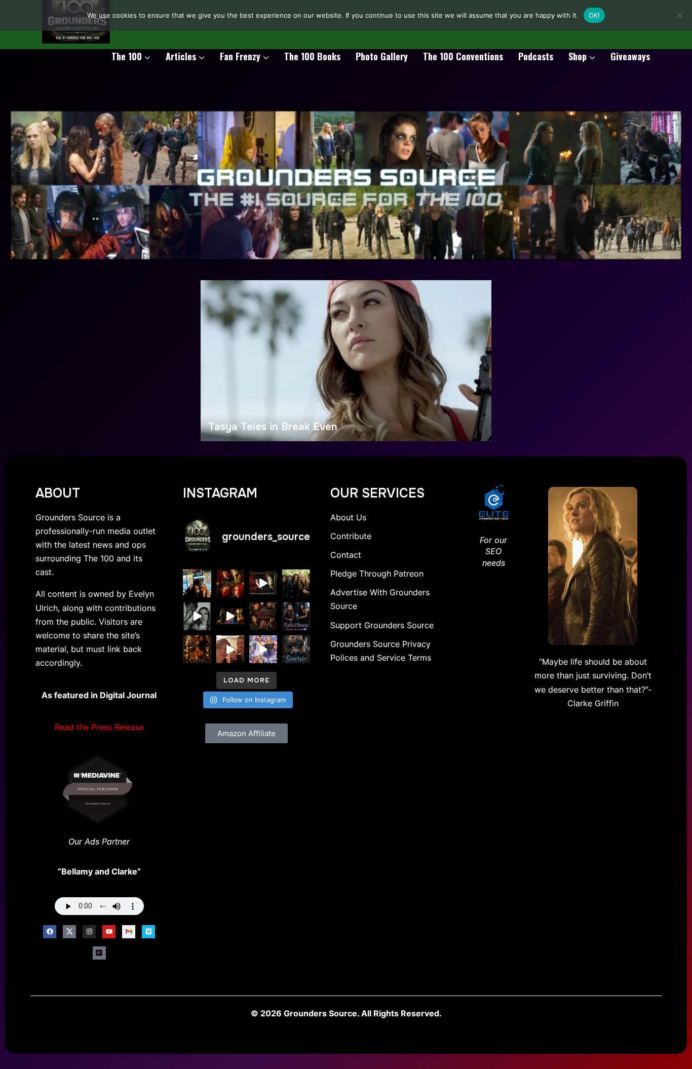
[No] (679, 15)
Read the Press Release (99, 727)
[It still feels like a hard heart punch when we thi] (263, 616)
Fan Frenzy (240, 56)
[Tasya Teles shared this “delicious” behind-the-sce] (230, 649)
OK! (594, 15)
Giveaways (630, 56)
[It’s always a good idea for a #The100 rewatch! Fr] (263, 583)
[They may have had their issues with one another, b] (296, 616)
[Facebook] (49, 931)
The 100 (126, 56)
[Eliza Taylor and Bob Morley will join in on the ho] (197, 616)
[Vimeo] (148, 931)
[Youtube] (109, 931)
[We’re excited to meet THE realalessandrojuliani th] (296, 649)
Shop (577, 56)
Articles (181, 56)
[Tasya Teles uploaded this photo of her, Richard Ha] (197, 583)
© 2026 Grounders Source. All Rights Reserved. (346, 1013)
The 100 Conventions (463, 56)
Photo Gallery (382, 56)
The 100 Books (312, 56)
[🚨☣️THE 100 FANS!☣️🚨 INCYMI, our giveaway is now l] (296, 583)
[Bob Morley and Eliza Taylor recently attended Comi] (263, 649)
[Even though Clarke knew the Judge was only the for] (230, 616)
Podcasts (535, 56)
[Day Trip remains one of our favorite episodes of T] (230, 583)
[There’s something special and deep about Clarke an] (197, 649)
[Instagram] (89, 931)
